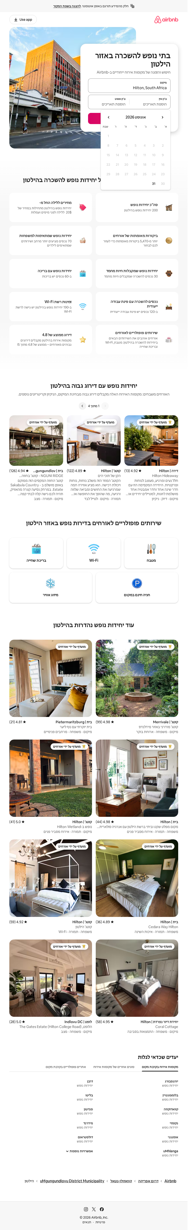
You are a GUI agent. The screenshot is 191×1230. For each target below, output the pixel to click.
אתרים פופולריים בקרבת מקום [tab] (66, 1067)
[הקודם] (105, 406)
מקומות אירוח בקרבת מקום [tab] (160, 1067)
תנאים (86, 1222)
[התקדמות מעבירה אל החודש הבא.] (108, 117)
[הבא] (82, 406)
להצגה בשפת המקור (67, 6)
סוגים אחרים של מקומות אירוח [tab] (113, 1067)
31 (153, 184)
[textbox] (150, 104)
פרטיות (100, 1222)
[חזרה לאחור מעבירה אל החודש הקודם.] (162, 117)
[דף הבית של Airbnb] (166, 19)
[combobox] (129, 88)
